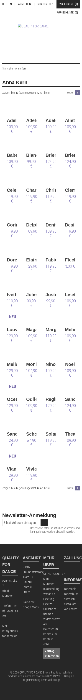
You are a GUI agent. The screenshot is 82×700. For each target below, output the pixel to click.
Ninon (51, 364)
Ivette (12, 294)
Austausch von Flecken (70, 606)
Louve (12, 329)
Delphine (31, 224)
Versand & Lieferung (49, 596)
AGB (45, 624)
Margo (51, 329)
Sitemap (48, 614)
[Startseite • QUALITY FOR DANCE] (41, 37)
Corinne (12, 224)
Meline (70, 329)
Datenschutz (50, 629)
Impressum (50, 634)
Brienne (51, 155)
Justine (51, 294)
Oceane (12, 399)
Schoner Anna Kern (31, 434)
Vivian (31, 468)
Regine (51, 399)
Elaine (31, 259)
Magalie (31, 329)
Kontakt (48, 639)
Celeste (12, 190)
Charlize (31, 190)
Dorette (12, 259)
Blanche (31, 155)
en (10, 4)
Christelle (51, 190)
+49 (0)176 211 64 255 (10, 610)
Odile (31, 399)
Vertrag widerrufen (52, 653)
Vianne (12, 468)
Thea (70, 434)
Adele (12, 120)
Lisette (70, 294)
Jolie (31, 294)
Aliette (70, 120)
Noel (70, 364)
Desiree (70, 224)
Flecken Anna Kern (70, 260)
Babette (12, 155)
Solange (51, 434)
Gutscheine (49, 609)
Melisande (12, 364)
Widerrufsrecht (51, 619)
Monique (31, 364)
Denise (51, 224)
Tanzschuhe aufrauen (71, 596)
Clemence (70, 190)
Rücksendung (51, 589)
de (3, 4)
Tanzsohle (70, 589)
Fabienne (51, 259)
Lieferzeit (48, 604)
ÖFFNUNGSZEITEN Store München (51, 579)
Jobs (46, 644)
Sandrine (70, 399)
